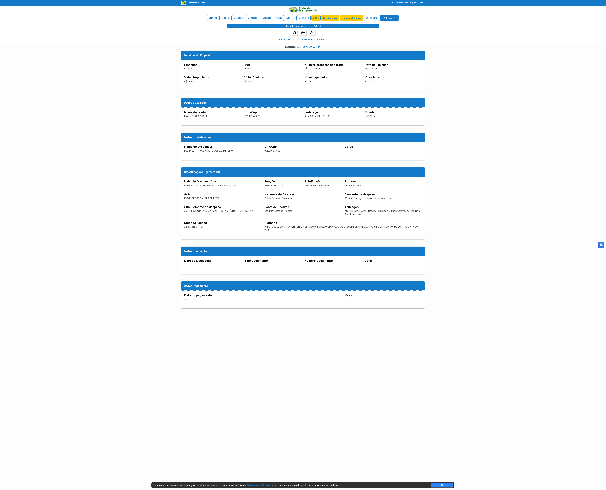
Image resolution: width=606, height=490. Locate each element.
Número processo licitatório (324, 65)
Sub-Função (313, 181)
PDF (319, 46)
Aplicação (352, 207)
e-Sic (316, 18)
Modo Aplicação (195, 223)
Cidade (369, 112)
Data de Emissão (376, 65)
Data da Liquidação (197, 261)
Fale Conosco (330, 18)
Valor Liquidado (316, 77)
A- (312, 32)
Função (269, 181)
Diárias (279, 18)
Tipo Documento (256, 261)
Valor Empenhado (196, 77)
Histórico (270, 223)
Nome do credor (195, 112)
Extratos (290, 18)
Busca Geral (372, 18)
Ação (187, 194)
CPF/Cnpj (251, 112)
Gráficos (213, 18)
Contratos (304, 18)
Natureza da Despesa (279, 194)
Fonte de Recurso (276, 207)
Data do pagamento (198, 295)
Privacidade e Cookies (259, 485)
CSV (305, 46)
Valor (368, 261)
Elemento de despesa (360, 194)
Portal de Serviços (352, 18)
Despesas (239, 18)
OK (442, 485)
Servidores (253, 18)
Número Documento (319, 261)
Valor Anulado (254, 77)
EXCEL (311, 46)
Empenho (190, 65)
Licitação (267, 18)
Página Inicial (287, 39)
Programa (351, 181)
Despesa (322, 39)
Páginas (387, 18)
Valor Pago (372, 77)
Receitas (225, 18)
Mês (247, 65)
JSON (298, 46)
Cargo (349, 147)
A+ (303, 32)
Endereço (311, 112)
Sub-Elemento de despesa (202, 207)
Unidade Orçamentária (200, 181)
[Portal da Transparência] (303, 9)
